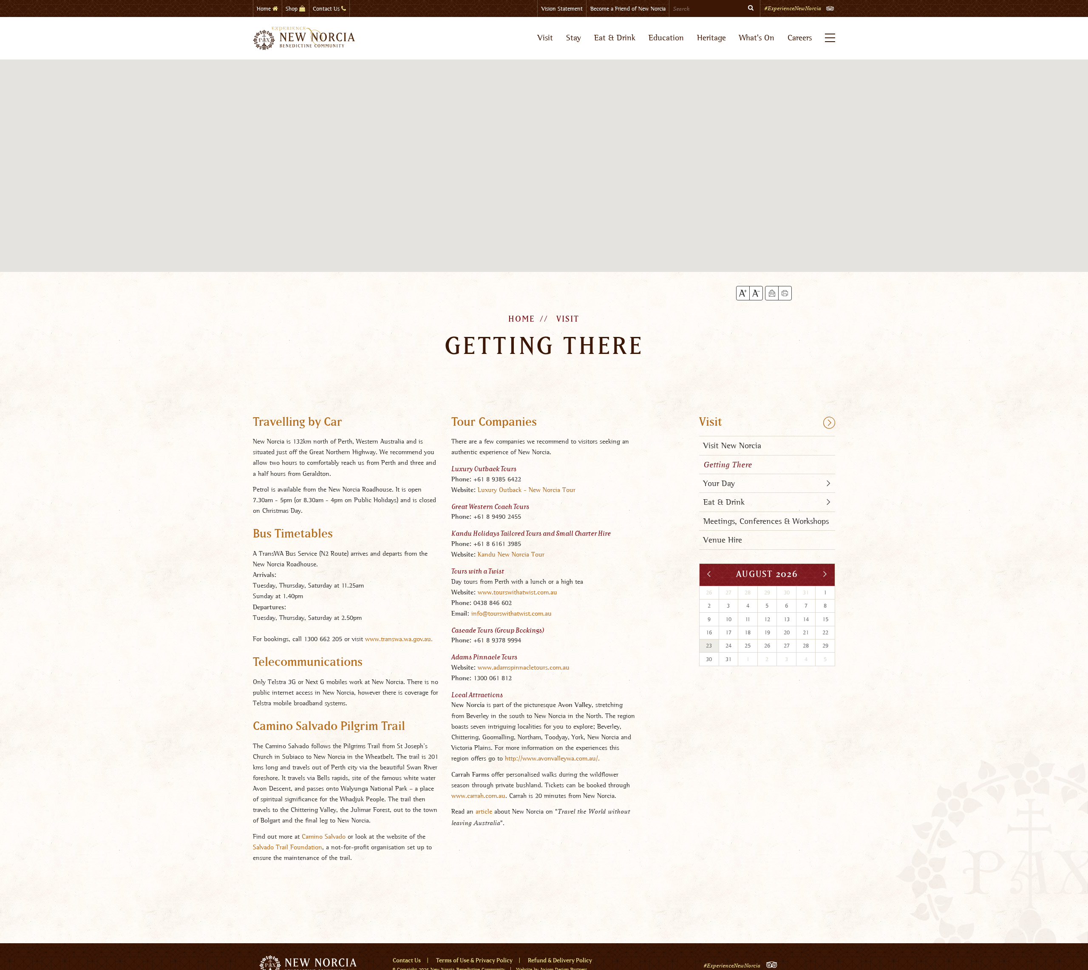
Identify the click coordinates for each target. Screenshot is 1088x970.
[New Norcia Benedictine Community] (304, 38)
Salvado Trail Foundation (287, 847)
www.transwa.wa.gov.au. (399, 639)
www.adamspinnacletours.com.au (524, 667)
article (484, 811)
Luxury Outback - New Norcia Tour (526, 490)
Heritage (711, 37)
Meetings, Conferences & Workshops (766, 521)
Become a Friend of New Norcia (628, 8)
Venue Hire (722, 540)
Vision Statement (562, 8)
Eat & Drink (614, 37)
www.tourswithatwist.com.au (517, 592)
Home (264, 8)
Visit (545, 37)
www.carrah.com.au (478, 796)
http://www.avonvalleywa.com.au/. (552, 758)
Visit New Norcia (732, 445)
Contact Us (327, 8)
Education (666, 37)
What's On (756, 37)
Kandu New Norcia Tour (511, 554)
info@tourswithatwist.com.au (511, 613)
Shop (292, 8)
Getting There (727, 464)
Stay (573, 37)
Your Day (719, 483)
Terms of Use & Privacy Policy (474, 961)
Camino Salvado (324, 836)
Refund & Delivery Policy (560, 961)
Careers (800, 37)
